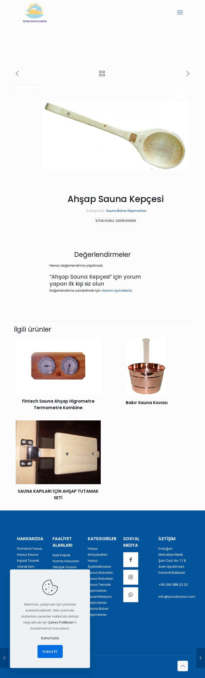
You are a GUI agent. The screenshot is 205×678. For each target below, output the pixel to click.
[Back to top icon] (183, 666)
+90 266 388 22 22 (173, 584)
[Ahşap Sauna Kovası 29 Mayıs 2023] (4, 658)
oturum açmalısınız (116, 290)
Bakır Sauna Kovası (147, 403)
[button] (179, 94)
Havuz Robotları (100, 572)
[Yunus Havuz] (34, 12)
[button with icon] (130, 559)
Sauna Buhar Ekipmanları (126, 210)
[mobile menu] (180, 12)
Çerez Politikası (60, 622)
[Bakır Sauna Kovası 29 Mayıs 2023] (200, 658)
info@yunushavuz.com (176, 596)
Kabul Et (50, 651)
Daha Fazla (50, 638)
